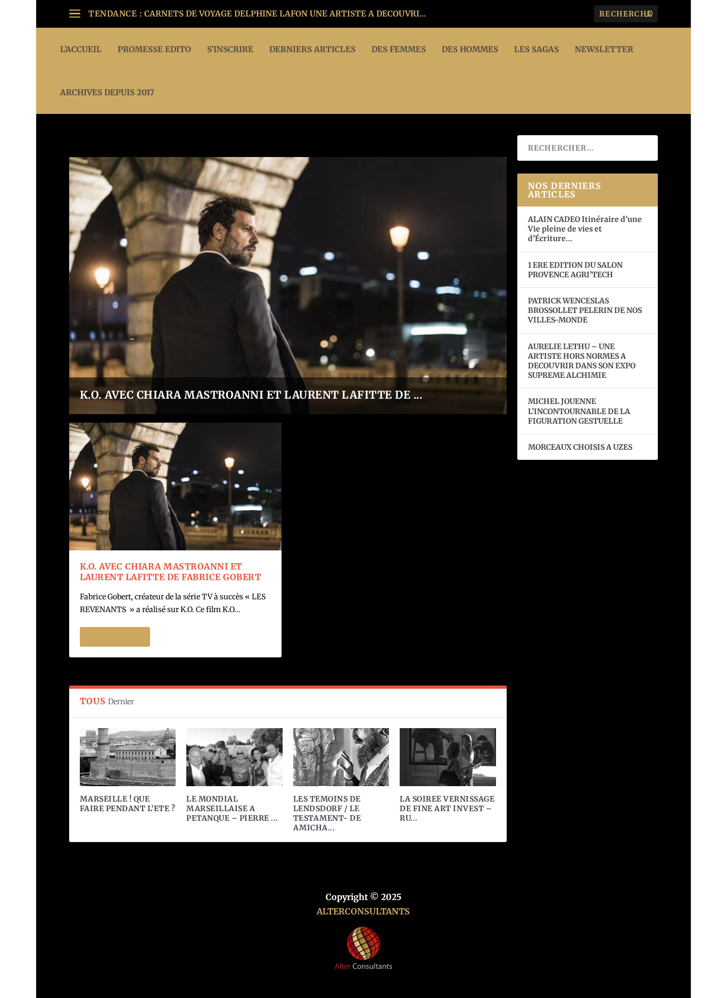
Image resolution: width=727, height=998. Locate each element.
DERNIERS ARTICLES (312, 49)
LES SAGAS (536, 49)
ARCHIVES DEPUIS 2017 (107, 92)
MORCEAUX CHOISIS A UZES (580, 447)
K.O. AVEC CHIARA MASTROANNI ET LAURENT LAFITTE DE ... (251, 394)
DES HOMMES (470, 49)
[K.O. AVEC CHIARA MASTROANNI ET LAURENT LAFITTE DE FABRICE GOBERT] (175, 486)
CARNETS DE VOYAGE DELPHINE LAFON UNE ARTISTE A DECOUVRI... (285, 14)
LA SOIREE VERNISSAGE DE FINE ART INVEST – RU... (447, 808)
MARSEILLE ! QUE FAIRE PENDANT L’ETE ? (128, 803)
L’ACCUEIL (81, 49)
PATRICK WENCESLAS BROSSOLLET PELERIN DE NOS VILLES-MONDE (585, 310)
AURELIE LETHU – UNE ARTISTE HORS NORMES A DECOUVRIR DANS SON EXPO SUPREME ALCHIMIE (581, 361)
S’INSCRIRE (230, 49)
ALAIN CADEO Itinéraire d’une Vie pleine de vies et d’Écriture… (585, 229)
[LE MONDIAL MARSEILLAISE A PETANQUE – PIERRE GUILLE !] (234, 757)
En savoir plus (115, 636)
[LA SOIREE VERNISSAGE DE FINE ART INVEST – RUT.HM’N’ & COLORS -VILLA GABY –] (447, 757)
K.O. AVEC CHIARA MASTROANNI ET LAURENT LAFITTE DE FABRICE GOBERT (170, 572)
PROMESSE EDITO (154, 49)
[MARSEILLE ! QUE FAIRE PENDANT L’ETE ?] (128, 757)
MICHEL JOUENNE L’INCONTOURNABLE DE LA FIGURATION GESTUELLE (579, 411)
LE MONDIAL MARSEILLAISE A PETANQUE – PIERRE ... (232, 808)
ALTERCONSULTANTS (363, 911)
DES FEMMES (398, 49)
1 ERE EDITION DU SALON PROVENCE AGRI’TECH (575, 269)
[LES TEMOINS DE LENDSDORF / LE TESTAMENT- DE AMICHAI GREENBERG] (341, 757)
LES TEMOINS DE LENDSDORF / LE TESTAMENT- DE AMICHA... (327, 813)
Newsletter (604, 49)
